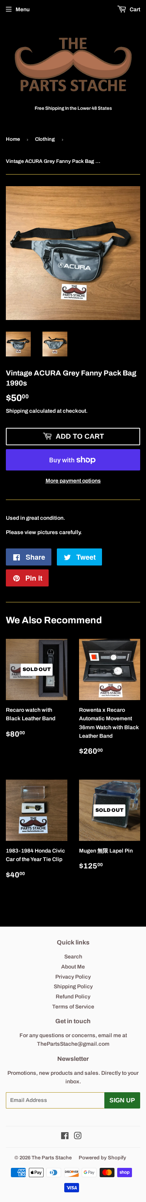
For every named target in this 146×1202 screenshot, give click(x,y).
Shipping (17, 411)
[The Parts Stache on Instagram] (78, 1137)
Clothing (45, 139)
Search (73, 957)
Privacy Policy (73, 977)
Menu (23, 9)
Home (13, 139)
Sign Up (122, 1100)
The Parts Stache (52, 1157)
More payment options (73, 481)
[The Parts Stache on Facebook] (65, 1137)
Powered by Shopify (102, 1157)
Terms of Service (73, 1007)
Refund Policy (73, 997)
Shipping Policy (73, 986)
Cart (134, 9)
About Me (73, 967)
